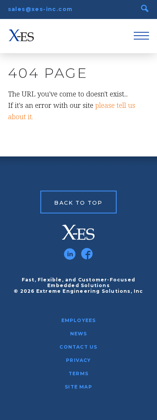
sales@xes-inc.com (40, 9)
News (78, 333)
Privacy (78, 360)
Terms (78, 373)
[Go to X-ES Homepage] (78, 232)
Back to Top (78, 202)
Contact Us (78, 347)
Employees (78, 320)
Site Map (78, 387)
